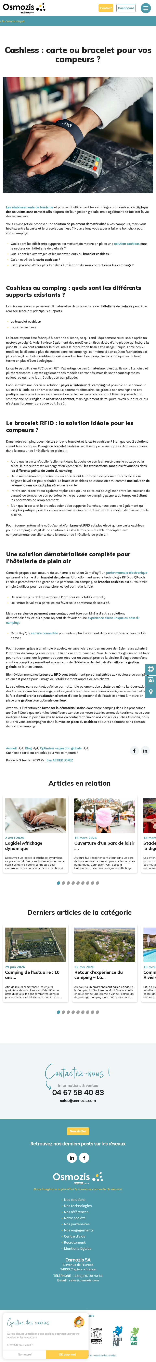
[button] (59, 883)
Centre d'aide (75, 1236)
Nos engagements (78, 1230)
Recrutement (75, 1242)
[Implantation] (150, 692)
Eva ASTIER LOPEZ (60, 760)
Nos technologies (78, 1206)
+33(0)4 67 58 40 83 (88, 1276)
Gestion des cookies (105, 1355)
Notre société (75, 1218)
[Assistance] (150, 669)
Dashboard (126, 8)
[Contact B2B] (150, 681)
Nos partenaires (77, 1224)
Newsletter (78, 1131)
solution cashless (127, 244)
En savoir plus (28, 1337)
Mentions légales (77, 1248)
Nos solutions (74, 1199)
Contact (106, 8)
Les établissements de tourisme (29, 207)
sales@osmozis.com (78, 1100)
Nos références (76, 1212)
